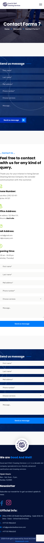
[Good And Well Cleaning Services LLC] (11, 4)
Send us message (11, 120)
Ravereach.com (22, 541)
